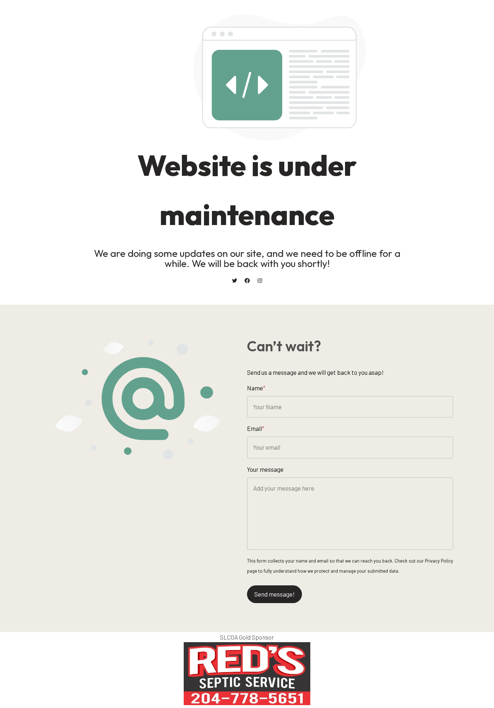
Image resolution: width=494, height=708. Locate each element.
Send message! (274, 594)
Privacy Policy (439, 561)
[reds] (247, 702)
